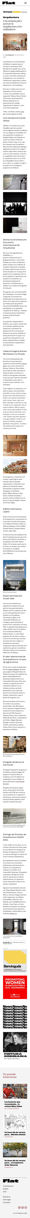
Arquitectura (11, 17)
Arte (5, 1192)
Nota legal (7, 1200)
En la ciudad (8, 1108)
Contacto (6, 1202)
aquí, (22, 112)
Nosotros (6, 1197)
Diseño (5, 1189)
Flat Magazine (10, 55)
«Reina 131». (13, 913)
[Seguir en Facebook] (19, 1207)
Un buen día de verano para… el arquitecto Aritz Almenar (15, 1163)
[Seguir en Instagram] (25, 1207)
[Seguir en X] (22, 1207)
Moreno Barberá (13, 669)
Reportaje (16, 1108)
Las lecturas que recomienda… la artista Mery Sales (13, 1104)
